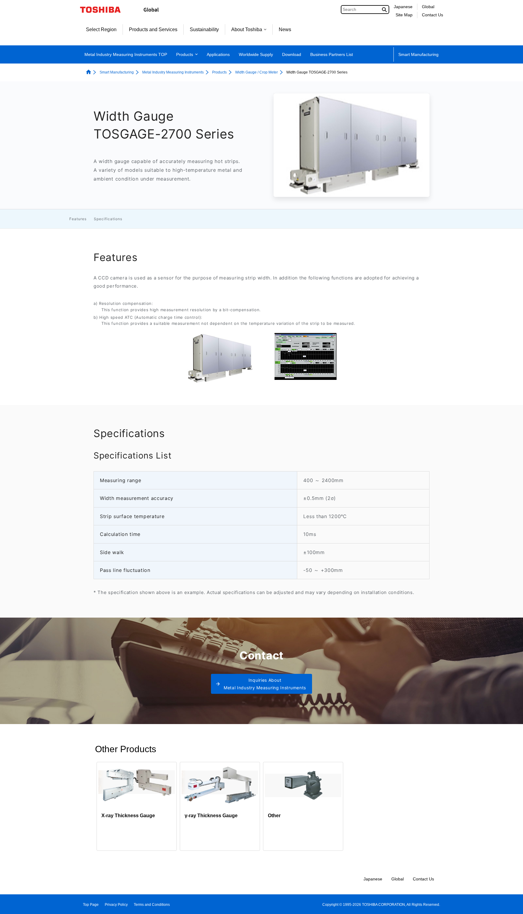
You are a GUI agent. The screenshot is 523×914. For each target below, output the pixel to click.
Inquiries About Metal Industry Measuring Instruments (265, 683)
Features (78, 219)
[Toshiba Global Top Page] (104, 9)
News (285, 29)
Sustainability (204, 29)
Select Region (101, 29)
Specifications (108, 219)
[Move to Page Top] (510, 903)
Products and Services (153, 29)
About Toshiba (246, 29)
